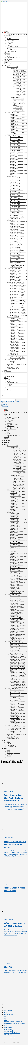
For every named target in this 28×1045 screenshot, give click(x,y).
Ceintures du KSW (12, 354)
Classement (7, 64)
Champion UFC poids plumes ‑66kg (19, 80)
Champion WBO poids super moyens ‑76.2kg (17, 249)
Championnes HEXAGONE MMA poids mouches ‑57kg (18, 314)
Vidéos (6, 378)
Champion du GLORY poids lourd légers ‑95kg (18, 279)
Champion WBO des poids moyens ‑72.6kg (18, 246)
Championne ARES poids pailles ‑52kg (17, 343)
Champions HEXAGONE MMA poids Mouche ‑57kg (18, 284)
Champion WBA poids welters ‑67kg (16, 196)
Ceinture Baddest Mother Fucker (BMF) (20, 71)
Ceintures (7, 65)
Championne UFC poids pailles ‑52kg (18, 99)
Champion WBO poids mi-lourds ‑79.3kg (18, 252)
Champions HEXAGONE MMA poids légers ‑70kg (17, 293)
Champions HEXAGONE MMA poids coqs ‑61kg (17, 287)
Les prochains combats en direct (17, 34)
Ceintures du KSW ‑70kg (17, 356)
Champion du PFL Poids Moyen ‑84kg (17, 120)
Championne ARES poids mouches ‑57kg (17, 346)
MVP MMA (10, 42)
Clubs (5, 370)
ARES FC (9, 45)
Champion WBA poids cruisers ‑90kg (16, 211)
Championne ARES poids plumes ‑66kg (17, 352)
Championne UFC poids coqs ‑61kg (18, 107)
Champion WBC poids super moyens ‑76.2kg (18, 146)
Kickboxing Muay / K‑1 (13, 382)
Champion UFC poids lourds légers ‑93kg (19, 92)
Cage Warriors (11, 51)
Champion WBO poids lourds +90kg (17, 258)
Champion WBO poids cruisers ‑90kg (17, 255)
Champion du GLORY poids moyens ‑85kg (18, 276)
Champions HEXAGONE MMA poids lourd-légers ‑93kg (17, 305)
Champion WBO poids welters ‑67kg (17, 240)
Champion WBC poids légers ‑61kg (16, 161)
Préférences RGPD (14, 1037)
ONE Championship (13, 39)
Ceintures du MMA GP (14, 359)
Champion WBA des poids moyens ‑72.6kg (18, 202)
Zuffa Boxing (11, 40)
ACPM (14, 1040)
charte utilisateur (8, 1027)
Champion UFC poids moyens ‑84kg (19, 89)
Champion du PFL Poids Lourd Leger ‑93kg (17, 117)
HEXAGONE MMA (12, 46)
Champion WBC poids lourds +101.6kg (16, 137)
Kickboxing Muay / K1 (13, 57)
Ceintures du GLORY (13, 268)
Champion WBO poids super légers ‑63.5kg (17, 237)
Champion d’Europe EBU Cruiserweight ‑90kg (14, 367)
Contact (5, 1012)
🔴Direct (6, 32)
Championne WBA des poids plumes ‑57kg (17, 217)
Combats (6, 60)
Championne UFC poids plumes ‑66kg (19, 110)
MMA (8, 54)
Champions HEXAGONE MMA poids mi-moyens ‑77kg (17, 297)
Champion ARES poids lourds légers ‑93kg (17, 337)
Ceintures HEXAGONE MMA (15, 282)
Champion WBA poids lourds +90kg (16, 214)
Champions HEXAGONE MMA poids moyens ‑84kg (18, 301)
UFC (8, 37)
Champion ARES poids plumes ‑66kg (17, 325)
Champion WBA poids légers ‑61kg (16, 190)
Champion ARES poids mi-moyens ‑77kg (18, 331)
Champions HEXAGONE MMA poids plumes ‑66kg (18, 290)
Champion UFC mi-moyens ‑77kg (19, 86)
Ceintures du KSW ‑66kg (17, 358)
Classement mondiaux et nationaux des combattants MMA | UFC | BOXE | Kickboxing (14, 1022)
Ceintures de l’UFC (12, 67)
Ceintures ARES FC (13, 317)
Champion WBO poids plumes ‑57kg (17, 228)
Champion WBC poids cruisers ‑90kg (16, 140)
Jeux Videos (10, 375)
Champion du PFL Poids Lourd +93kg (17, 114)
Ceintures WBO (12, 220)
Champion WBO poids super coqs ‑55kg (17, 225)
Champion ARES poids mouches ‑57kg (17, 319)
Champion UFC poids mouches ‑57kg (19, 74)
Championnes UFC (15, 97)
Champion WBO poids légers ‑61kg (17, 234)
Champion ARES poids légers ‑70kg (17, 328)
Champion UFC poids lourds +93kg (19, 95)
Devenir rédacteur (8, 1010)
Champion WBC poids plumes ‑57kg (16, 167)
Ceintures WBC (11, 135)
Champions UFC (15, 68)
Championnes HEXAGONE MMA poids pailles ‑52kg (18, 311)
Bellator (9, 384)
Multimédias (7, 371)
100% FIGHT (10, 48)
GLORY (9, 43)
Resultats (6, 1025)
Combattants (8, 62)
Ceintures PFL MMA (13, 112)
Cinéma (9, 373)
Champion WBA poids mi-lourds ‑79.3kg (18, 208)
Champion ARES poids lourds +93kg (17, 340)
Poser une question (8, 1014)
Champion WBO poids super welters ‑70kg (17, 243)
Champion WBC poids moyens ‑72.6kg (16, 149)
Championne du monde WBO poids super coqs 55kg (17, 262)
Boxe (8, 56)
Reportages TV (11, 376)
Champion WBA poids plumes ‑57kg (16, 184)
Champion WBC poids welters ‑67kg (16, 155)
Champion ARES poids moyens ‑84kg (17, 334)
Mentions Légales (8, 1035)
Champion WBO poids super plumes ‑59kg (17, 231)
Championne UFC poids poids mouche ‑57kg (19, 103)
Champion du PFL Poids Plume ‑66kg (17, 130)
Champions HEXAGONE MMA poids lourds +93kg (17, 308)
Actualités (7, 53)
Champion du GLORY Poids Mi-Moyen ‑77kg (18, 270)
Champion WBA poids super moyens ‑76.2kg (18, 205)
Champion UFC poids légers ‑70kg (19, 83)
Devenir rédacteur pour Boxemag (11, 401)
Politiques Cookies (8, 1029)
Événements (8, 59)
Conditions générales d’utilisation (12, 1033)
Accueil (6, 31)
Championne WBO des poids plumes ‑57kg (17, 266)
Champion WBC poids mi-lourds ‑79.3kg (18, 143)
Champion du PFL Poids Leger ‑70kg (17, 127)
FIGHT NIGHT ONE (13, 50)
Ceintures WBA (11, 176)
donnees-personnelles (9, 1031)
